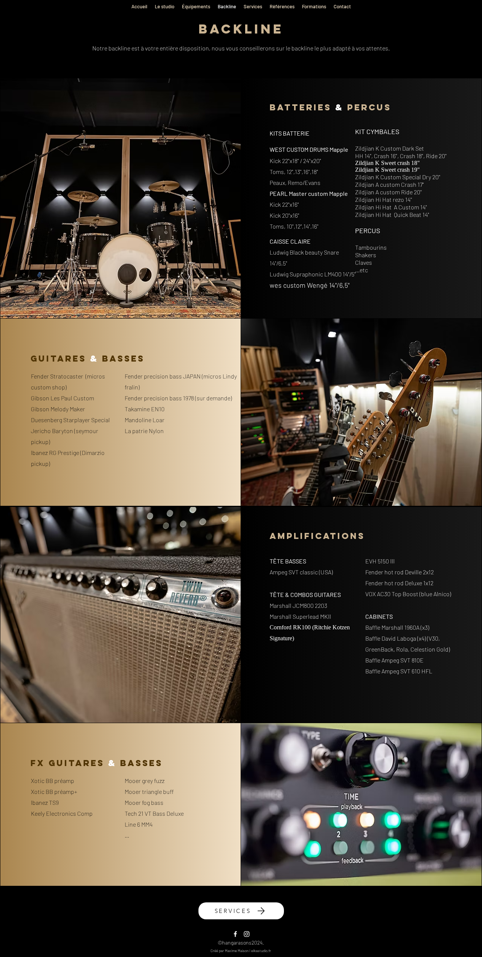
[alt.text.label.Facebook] (235, 934)
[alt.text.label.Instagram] (246, 934)
